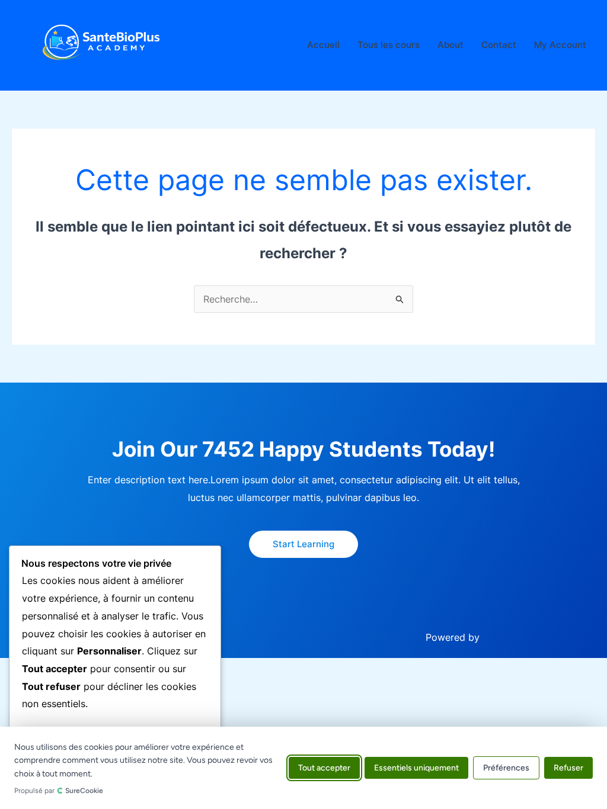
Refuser (568, 768)
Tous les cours (388, 44)
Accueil (323, 44)
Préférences (506, 768)
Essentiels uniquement (416, 768)
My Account (560, 44)
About (450, 44)
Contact (498, 44)
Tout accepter (324, 768)
